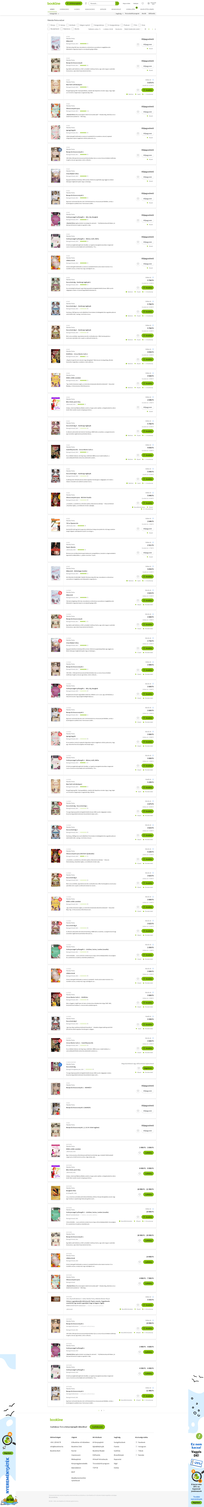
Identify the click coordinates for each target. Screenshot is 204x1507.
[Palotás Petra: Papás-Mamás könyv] (55, 548)
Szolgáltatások (119, 1442)
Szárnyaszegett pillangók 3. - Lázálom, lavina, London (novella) (87, 949)
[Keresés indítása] (117, 3)
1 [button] (152, 29)
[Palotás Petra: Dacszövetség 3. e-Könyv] (55, 879)
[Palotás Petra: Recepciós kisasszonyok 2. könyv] (55, 154)
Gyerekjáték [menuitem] (131, 8)
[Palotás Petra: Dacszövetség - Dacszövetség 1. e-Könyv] (55, 808)
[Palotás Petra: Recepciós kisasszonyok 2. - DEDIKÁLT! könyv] (55, 1089)
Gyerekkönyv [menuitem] (64, 9)
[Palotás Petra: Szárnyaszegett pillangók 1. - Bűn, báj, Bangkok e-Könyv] (55, 690)
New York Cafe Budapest (74, 784)
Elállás (116, 1468)
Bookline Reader (99, 1451)
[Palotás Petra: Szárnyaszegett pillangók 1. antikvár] (55, 1350)
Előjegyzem (147, 44)
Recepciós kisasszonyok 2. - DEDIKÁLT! (79, 1088)
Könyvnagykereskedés (79, 1463)
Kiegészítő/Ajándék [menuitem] (147, 9)
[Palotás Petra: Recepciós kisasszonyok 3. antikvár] (55, 1393)
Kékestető (69, 41)
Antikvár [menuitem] (103, 9)
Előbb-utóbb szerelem (73, 378)
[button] (104, 1410)
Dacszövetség (71, 1067)
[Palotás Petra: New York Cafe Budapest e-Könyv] (55, 786)
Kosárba (149, 90)
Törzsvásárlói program (132, 13)
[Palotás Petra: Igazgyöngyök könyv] (55, 132)
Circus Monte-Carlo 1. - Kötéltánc (77, 997)
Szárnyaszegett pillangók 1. (75, 1348)
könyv (68, 36)
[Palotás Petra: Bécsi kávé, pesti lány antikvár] (55, 1171)
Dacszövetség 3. (71, 878)
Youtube (141, 1455)
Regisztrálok (126, 3)
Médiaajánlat (76, 1459)
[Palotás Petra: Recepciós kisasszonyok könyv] (55, 65)
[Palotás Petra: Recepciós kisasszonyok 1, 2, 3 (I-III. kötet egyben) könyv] (55, 1129)
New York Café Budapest (74, 85)
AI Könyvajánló (75, 3)
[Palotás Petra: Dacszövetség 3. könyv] (55, 332)
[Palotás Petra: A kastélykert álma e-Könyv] (55, 645)
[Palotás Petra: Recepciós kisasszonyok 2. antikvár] (55, 1326)
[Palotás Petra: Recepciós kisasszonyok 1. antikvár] (55, 1239)
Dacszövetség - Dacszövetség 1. (77, 806)
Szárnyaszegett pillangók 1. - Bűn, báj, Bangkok (82, 217)
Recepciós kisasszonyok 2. (75, 152)
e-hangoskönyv (71, 1062)
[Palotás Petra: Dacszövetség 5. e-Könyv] (55, 1023)
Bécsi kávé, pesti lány (73, 402)
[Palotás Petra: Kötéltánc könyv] (55, 356)
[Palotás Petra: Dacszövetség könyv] (55, 284)
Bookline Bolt (55, 1451)
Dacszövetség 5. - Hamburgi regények (78, 474)
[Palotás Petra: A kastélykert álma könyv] (55, 176)
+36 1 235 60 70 (55, 1442)
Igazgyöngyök (71, 130)
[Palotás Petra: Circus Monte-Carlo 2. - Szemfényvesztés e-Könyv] (55, 1045)
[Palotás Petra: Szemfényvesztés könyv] (55, 451)
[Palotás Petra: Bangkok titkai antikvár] (55, 1193)
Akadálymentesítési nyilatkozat (78, 1479)
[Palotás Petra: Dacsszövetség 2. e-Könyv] (55, 832)
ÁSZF (73, 1472)
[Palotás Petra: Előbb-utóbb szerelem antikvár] (55, 1150)
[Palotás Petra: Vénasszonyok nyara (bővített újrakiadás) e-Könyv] (55, 856)
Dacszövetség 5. (71, 1021)
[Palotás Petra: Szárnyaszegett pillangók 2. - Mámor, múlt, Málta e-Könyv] (55, 762)
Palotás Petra (70, 38)
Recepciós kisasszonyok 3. (75, 195)
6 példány (148, 1352)
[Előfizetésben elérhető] (60, 1065)
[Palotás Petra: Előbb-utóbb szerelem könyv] (55, 380)
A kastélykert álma (72, 174)
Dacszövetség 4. (71, 925)
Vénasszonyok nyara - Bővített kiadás (78, 497)
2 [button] (155, 29)
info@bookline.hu (56, 1446)
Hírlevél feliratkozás (100, 1459)
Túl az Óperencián (72, 523)
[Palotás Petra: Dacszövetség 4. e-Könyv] (55, 927)
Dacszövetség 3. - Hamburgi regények (78, 330)
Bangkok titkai (71, 1191)
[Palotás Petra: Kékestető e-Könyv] (55, 597)
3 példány (148, 1194)
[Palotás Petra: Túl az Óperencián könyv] (55, 524)
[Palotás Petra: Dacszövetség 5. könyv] (55, 475)
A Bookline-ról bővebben (80, 1442)
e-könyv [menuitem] (77, 9)
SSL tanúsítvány (53, 1497)
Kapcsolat (117, 1459)
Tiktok (140, 1451)
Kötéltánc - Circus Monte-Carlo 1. (77, 354)
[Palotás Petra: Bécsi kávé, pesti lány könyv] (55, 403)
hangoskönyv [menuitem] (90, 9)
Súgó (116, 1463)
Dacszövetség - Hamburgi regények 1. (78, 282)
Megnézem (148, 1068)
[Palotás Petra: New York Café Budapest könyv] (55, 86)
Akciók (144, 13)
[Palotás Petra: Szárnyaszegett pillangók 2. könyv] (55, 241)
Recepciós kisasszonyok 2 (74, 667)
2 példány (148, 1153)
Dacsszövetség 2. (72, 830)
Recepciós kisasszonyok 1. (75, 1237)
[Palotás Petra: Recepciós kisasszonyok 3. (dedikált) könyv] (55, 1109)
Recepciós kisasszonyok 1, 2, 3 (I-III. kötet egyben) (82, 1127)
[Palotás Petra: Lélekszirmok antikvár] (55, 1260)
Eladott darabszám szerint (132, 29)
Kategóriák (53, 14)
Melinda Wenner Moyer (103, 1299)
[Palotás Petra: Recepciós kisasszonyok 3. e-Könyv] (55, 714)
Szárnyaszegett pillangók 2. (75, 1370)
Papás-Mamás (71, 547)
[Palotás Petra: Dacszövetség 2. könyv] (55, 308)
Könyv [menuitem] (52, 9)
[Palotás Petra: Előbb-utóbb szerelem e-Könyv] (55, 903)
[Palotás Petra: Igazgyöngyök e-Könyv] (55, 738)
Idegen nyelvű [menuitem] (116, 9)
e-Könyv (68, 590)
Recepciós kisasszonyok (74, 63)
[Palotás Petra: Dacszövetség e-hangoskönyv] (55, 1066)
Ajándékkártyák (98, 1446)
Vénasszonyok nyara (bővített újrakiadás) (80, 854)
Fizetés (116, 1446)
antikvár (69, 1144)
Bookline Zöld (76, 1446)
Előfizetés (152, 13)
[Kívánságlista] (143, 3)
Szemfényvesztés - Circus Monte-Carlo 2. (79, 450)
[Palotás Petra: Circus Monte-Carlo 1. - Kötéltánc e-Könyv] (55, 999)
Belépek (136, 3)
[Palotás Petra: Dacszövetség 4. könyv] (55, 428)
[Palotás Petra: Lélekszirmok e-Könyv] (55, 975)
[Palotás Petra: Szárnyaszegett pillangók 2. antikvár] (55, 1372)
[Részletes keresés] (86, 3)
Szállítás (117, 1451)
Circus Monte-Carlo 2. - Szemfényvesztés (79, 1043)
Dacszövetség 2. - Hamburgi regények (78, 306)
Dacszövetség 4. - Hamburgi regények (78, 426)
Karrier (73, 1451)
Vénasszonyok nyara (73, 108)
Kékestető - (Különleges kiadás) (76, 571)
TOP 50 (95, 1468)
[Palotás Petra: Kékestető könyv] (55, 43)
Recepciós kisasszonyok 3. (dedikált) (78, 1107)
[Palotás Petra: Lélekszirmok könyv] (55, 262)
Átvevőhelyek (119, 1455)
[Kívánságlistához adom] (138, 44)
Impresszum (76, 1455)
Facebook (141, 1442)
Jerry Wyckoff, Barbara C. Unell (76, 1299)
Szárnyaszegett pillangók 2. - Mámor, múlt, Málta (82, 239)
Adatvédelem (76, 1468)
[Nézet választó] (145, 29)
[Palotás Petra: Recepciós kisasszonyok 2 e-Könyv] (55, 669)
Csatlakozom (97, 1427)
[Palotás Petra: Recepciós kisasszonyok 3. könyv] (55, 197)
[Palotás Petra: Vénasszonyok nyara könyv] (55, 110)
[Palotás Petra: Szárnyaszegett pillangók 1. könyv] (55, 219)
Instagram (142, 1446)
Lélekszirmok (70, 260)
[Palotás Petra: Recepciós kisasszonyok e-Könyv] (55, 621)
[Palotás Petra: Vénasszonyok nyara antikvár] (55, 1282)
